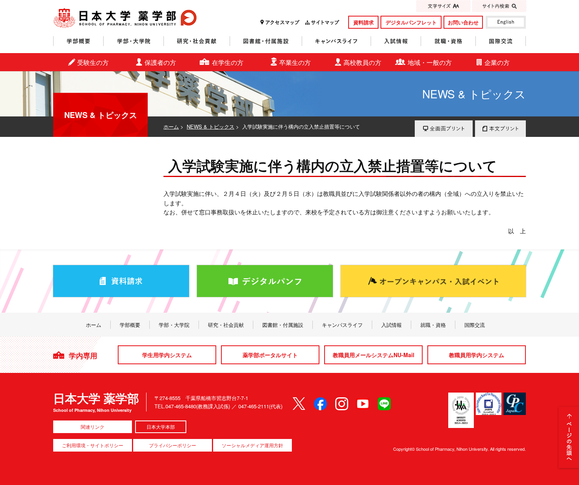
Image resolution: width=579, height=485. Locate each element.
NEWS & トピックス (210, 126)
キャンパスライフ (336, 41)
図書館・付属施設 (266, 41)
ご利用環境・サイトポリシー (92, 445)
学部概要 (78, 41)
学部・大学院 (134, 41)
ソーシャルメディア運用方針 (252, 445)
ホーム (171, 126)
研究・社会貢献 (197, 41)
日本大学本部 (161, 426)
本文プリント (500, 128)
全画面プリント (444, 128)
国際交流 (501, 41)
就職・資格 (448, 41)
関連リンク (92, 426)
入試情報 (396, 41)
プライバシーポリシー (172, 445)
